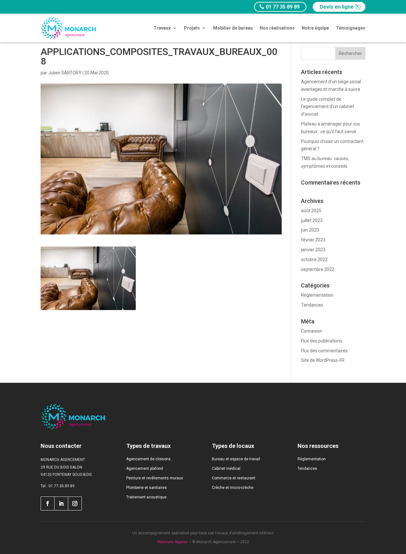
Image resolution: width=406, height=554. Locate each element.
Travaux (162, 27)
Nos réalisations (277, 27)
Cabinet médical (226, 468)
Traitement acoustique (146, 497)
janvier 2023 (313, 249)
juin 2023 (310, 230)
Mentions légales (172, 542)
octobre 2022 (314, 259)
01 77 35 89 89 (282, 7)
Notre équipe (315, 27)
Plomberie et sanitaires (146, 487)
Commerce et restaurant (233, 478)
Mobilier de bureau (233, 27)
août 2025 (311, 210)
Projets (192, 27)
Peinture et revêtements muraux (154, 478)
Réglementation (317, 295)
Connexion (311, 331)
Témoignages (350, 27)
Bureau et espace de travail (236, 459)
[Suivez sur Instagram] (75, 503)
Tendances (312, 304)
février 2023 (313, 239)
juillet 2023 (312, 220)
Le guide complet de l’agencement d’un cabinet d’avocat (327, 107)
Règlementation (312, 459)
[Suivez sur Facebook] (47, 503)
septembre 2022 (317, 269)
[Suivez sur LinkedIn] (61, 503)
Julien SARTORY (65, 72)
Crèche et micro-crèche (232, 487)
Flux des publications (321, 340)
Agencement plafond (144, 468)
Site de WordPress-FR (322, 360)
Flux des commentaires (324, 350)
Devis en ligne (337, 7)
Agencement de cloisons (148, 459)
